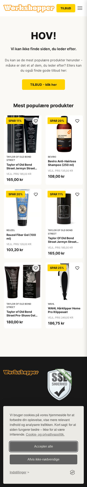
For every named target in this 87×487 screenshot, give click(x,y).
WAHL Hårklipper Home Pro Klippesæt (64, 310)
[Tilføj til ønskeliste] (35, 121)
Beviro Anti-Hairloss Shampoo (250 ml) (62, 163)
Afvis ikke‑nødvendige (43, 459)
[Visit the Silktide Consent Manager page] (72, 472)
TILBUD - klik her (43, 85)
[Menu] (80, 8)
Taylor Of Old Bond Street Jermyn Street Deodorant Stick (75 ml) (62, 243)
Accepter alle (43, 446)
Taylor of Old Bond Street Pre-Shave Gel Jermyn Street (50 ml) (21, 315)
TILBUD (65, 8)
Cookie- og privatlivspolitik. (45, 434)
